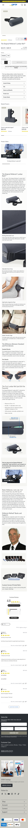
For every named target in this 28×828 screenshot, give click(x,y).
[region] (14, 609)
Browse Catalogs (6, 785)
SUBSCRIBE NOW (14, 733)
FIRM (8, 55)
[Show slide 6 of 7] (20, 35)
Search (22, 5)
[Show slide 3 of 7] (10, 35)
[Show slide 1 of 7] (4, 35)
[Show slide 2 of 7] (7, 35)
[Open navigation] (3, 5)
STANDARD (4, 55)
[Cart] (25, 5)
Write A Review (14, 617)
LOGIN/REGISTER (24, 1)
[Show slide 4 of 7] (14, 35)
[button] (13, 83)
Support (4, 812)
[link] (14, 4)
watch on (5, 155)
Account (5, 805)
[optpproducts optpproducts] (12, 794)
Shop (3, 801)
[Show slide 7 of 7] (24, 35)
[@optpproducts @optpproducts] (19, 794)
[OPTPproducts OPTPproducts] (6, 794)
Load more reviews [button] (14, 707)
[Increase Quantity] (9, 62)
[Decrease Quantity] (2, 62)
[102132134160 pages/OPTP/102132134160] (2, 794)
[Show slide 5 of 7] (17, 35)
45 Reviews (10, 131)
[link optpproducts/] (15, 794)
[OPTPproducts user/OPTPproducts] (9, 794)
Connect (4, 808)
